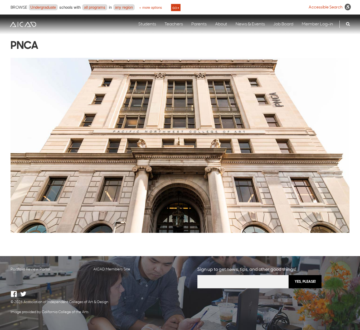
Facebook (14, 294)
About (221, 24)
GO (175, 8)
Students (147, 24)
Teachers (173, 24)
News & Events (250, 24)
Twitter (23, 294)
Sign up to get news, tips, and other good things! (246, 269)
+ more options (150, 7)
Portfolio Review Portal (30, 269)
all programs (94, 7)
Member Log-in (317, 24)
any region (124, 7)
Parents (199, 24)
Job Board (283, 24)
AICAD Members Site (111, 269)
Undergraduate (43, 7)
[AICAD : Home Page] (22, 24)
